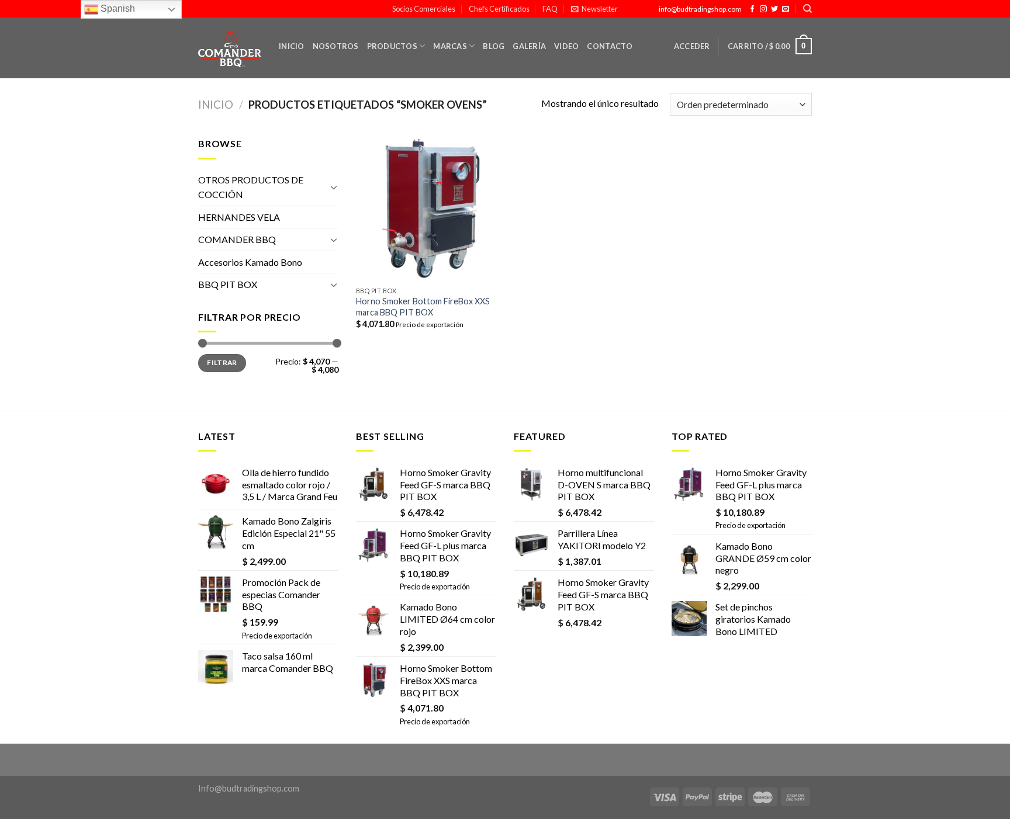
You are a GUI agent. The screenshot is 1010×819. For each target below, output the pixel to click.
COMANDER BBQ (237, 239)
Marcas (450, 46)
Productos (392, 46)
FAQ (550, 8)
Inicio (292, 46)
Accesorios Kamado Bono (250, 262)
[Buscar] (807, 9)
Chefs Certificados (499, 8)
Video (566, 46)
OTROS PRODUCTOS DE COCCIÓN (250, 187)
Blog (493, 46)
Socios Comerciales (423, 8)
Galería (529, 46)
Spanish (116, 8)
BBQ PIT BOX (227, 284)
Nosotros (336, 46)
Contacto (609, 46)
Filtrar (222, 362)
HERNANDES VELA (239, 217)
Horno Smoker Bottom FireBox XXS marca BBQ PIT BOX (423, 306)
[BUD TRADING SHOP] (229, 48)
